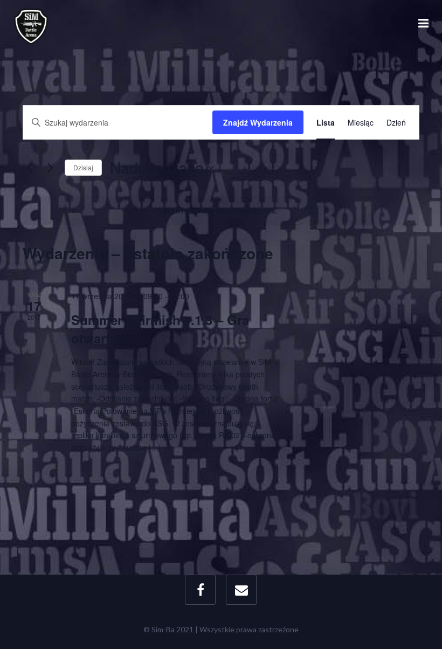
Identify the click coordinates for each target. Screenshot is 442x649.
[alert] (221, 210)
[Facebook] (200, 590)
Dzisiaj (83, 167)
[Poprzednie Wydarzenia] (29, 167)
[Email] (241, 590)
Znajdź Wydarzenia (258, 122)
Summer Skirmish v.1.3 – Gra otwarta (160, 328)
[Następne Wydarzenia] (50, 167)
